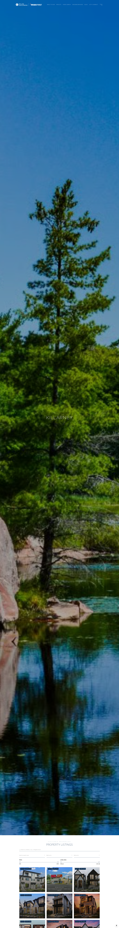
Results (58, 4)
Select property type (24, 855)
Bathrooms (49, 855)
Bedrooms (76, 855)
